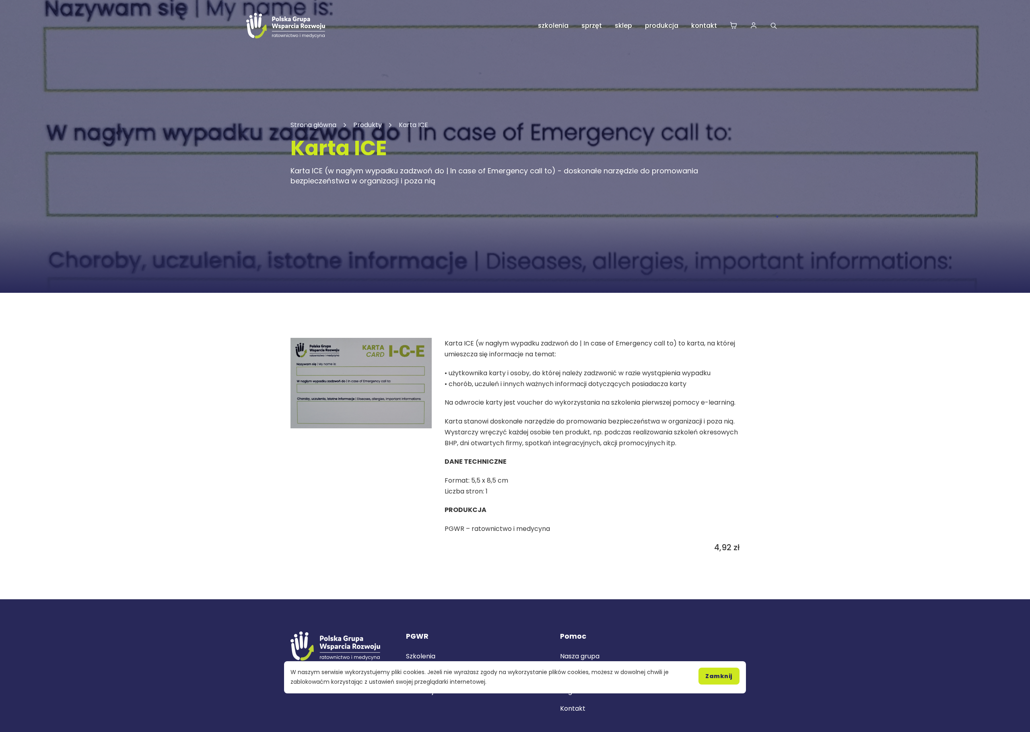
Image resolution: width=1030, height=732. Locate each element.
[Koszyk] (733, 26)
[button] (421, 349)
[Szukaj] (774, 26)
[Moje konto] (754, 26)
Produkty (367, 125)
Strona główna (313, 125)
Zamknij (719, 676)
